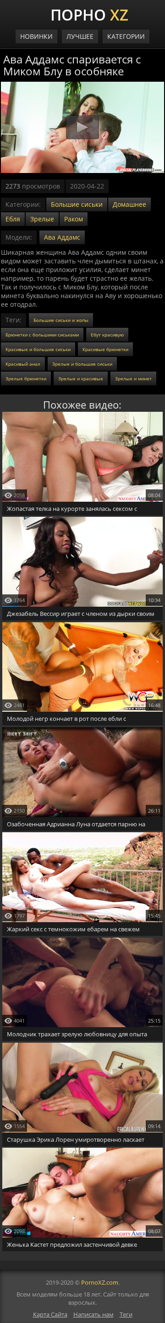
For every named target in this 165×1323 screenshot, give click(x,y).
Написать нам (93, 1314)
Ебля (13, 219)
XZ (89, 14)
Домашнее (129, 204)
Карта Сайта (50, 1314)
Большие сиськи (77, 204)
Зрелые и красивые (80, 378)
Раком (73, 219)
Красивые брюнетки (105, 349)
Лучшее (80, 36)
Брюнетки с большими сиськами (42, 334)
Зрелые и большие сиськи (82, 364)
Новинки (36, 36)
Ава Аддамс (62, 237)
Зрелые (42, 219)
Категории (126, 36)
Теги (126, 1314)
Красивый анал (23, 364)
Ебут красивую (107, 334)
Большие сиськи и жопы (60, 320)
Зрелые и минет (133, 378)
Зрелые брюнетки (26, 378)
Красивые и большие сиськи (38, 349)
